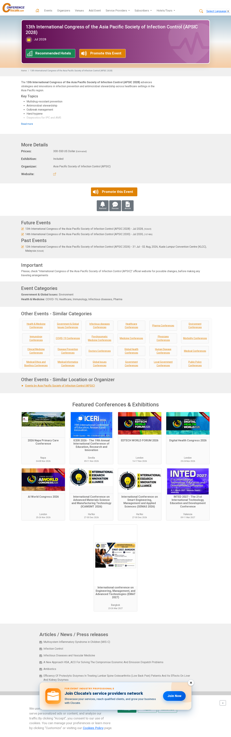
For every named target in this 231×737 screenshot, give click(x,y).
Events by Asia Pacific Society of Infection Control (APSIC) (60, 385)
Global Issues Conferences (100, 364)
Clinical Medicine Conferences (36, 351)
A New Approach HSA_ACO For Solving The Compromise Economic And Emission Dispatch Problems (103, 662)
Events (48, 10)
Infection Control (53, 648)
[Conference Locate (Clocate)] (15, 7)
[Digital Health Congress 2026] (188, 424)
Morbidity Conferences (195, 338)
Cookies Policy (93, 728)
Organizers (63, 10)
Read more (27, 124)
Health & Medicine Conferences (36, 326)
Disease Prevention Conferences (68, 351)
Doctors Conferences (100, 351)
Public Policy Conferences (195, 364)
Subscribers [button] (142, 10)
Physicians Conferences (163, 338)
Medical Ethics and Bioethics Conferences (36, 364)
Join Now (174, 696)
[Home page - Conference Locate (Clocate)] (37, 11)
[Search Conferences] (201, 11)
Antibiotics (49, 669)
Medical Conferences (195, 351)
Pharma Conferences (163, 325)
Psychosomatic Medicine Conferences (99, 338)
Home (24, 70)
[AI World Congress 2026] (43, 481)
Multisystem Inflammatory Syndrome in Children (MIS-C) (76, 642)
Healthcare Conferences (131, 326)
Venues (79, 10)
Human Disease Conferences (163, 351)
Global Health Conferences (131, 351)
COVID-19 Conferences (68, 338)
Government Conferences (131, 364)
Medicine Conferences (131, 338)
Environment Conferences (195, 326)
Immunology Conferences (36, 338)
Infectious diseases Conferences (99, 326)
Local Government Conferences (163, 364)
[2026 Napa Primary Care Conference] (43, 424)
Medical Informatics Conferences (68, 364)
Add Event (95, 10)
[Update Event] (22, 228)
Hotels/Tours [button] (165, 10)
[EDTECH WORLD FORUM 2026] (139, 424)
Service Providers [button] (117, 10)
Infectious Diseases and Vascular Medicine (69, 655)
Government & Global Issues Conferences (68, 326)
